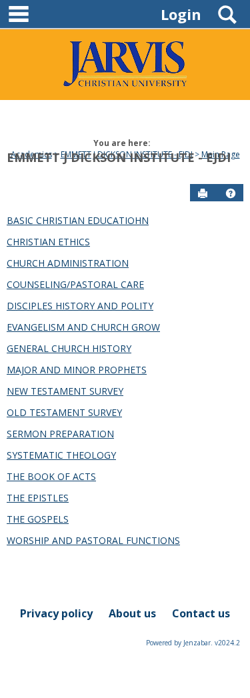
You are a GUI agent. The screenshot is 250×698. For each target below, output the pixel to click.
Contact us (201, 613)
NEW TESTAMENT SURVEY (65, 391)
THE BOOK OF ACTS (51, 476)
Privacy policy (56, 613)
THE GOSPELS (38, 519)
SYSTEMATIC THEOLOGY (61, 455)
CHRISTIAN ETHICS (48, 241)
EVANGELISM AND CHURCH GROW (83, 327)
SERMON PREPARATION (60, 433)
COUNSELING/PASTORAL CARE (75, 284)
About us (132, 613)
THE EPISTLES (38, 497)
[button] (230, 193)
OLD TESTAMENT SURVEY (64, 412)
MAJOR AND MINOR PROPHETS (77, 369)
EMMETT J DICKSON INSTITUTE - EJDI (119, 157)
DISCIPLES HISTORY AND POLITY (80, 305)
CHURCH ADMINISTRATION (68, 263)
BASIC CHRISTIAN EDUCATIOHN (78, 220)
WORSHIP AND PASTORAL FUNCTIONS (93, 540)
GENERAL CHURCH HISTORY (69, 348)
